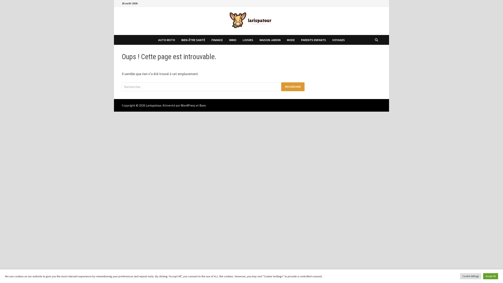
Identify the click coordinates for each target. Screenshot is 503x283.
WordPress (188, 105)
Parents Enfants (313, 40)
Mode (291, 40)
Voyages (338, 40)
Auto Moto (166, 40)
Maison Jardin (270, 40)
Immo (232, 40)
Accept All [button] (491, 276)
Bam (202, 105)
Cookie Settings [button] (470, 276)
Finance (217, 40)
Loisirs (248, 40)
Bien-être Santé (193, 40)
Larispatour (153, 105)
